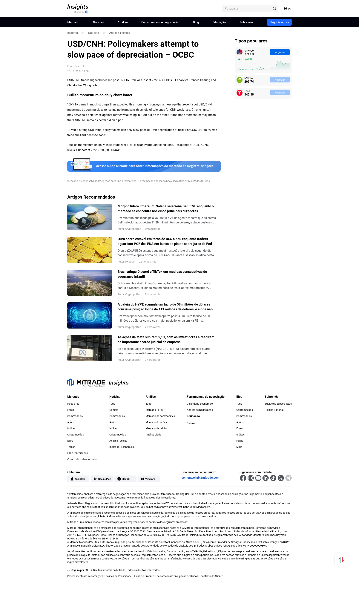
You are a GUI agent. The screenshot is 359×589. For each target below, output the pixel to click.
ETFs (70, 440)
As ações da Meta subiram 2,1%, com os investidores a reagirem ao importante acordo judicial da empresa (166, 339)
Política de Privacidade (118, 576)
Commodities (75, 416)
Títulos (71, 447)
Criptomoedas (75, 434)
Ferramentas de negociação (160, 22)
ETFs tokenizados (77, 453)
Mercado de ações (156, 422)
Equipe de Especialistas (278, 403)
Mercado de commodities (160, 416)
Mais (239, 447)
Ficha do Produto (144, 576)
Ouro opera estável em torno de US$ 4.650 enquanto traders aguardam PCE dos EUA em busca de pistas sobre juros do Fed (165, 241)
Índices (71, 428)
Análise (123, 22)
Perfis (239, 440)
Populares (73, 403)
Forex (70, 410)
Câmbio (113, 410)
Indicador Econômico (121, 447)
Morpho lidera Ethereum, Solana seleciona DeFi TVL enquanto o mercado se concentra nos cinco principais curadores (166, 208)
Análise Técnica (119, 32)
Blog (196, 22)
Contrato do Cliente (211, 576)
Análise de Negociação (200, 410)
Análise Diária (153, 434)
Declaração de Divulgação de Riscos (177, 576)
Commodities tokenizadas (82, 459)
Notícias (98, 22)
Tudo (112, 403)
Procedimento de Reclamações (85, 576)
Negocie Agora (279, 22)
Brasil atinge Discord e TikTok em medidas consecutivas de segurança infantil (162, 274)
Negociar (279, 52)
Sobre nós (246, 22)
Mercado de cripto (156, 428)
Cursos (191, 423)
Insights (72, 32)
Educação (219, 22)
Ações (70, 422)
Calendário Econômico (200, 403)
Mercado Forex (154, 410)
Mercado (73, 22)
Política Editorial (274, 410)
